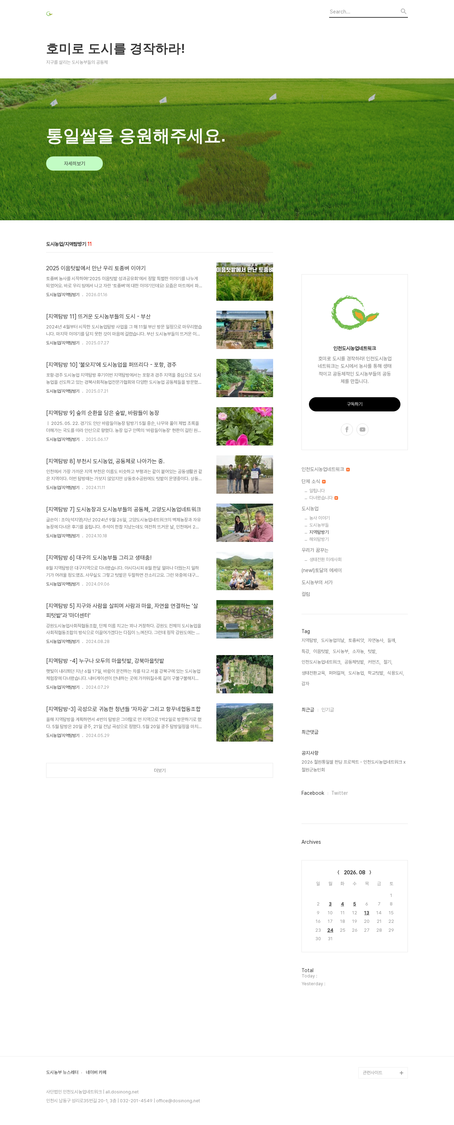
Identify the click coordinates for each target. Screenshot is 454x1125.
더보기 (160, 770)
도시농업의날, (333, 640)
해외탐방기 (319, 539)
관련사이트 (372, 1072)
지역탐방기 (319, 532)
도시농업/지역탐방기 (62, 294)
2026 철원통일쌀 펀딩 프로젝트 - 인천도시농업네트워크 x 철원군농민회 (353, 765)
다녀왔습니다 (321, 497)
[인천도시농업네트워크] (85, 15)
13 (366, 912)
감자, (305, 683)
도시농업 (310, 508)
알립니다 (317, 490)
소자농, (358, 651)
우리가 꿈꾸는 (314, 550)
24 (330, 930)
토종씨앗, (356, 640)
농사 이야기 (319, 518)
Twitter (339, 793)
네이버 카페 (96, 1072)
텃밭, (372, 651)
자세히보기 (74, 163)
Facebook (312, 793)
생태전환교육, (313, 673)
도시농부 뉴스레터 (62, 1072)
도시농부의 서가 (317, 582)
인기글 (327, 710)
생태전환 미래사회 (325, 559)
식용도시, (395, 673)
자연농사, (376, 640)
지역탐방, (309, 640)
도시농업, (356, 673)
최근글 (307, 710)
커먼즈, (374, 662)
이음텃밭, (321, 651)
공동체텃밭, (354, 662)
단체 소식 (311, 481)
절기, (387, 662)
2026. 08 (354, 872)
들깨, (391, 640)
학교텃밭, (376, 673)
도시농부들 (319, 525)
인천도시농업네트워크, (321, 662)
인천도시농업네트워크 (323, 469)
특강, (305, 651)
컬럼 (305, 594)
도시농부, (341, 651)
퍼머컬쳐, (337, 673)
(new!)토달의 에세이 (321, 570)
